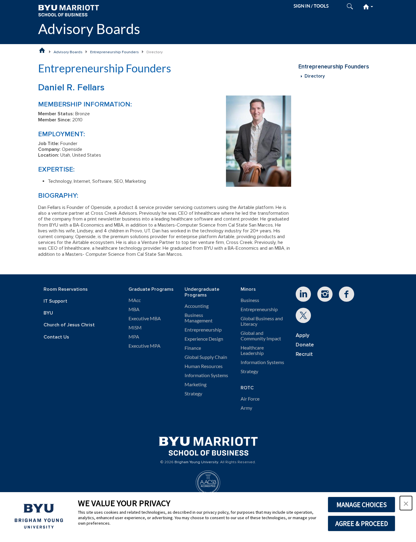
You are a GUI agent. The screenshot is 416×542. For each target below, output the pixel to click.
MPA (134, 336)
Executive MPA (144, 346)
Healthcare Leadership (252, 350)
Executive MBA (145, 318)
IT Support (55, 301)
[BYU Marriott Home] (68, 10)
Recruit (304, 354)
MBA (134, 309)
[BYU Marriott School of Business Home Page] (42, 50)
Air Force (250, 398)
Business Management (199, 317)
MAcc (135, 300)
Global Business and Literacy (262, 321)
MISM (135, 327)
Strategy (193, 393)
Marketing (195, 384)
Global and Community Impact (261, 335)
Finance (193, 348)
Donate (305, 345)
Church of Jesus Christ (69, 325)
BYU (48, 313)
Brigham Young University (196, 462)
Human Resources (204, 366)
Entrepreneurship (203, 329)
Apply (302, 335)
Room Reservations (66, 289)
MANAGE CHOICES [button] (362, 504)
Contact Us (56, 337)
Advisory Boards (89, 28)
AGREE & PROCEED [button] (361, 523)
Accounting (197, 306)
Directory (315, 76)
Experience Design (204, 339)
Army (246, 408)
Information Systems (206, 375)
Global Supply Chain (206, 357)
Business (250, 300)
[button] (406, 503)
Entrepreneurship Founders (114, 52)
